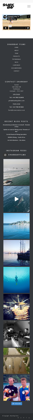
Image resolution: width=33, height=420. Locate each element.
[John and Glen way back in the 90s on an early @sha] (16, 388)
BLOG (16, 62)
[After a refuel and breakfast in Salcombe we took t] (16, 226)
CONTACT (16, 71)
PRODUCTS (16, 56)
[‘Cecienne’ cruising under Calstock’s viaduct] (16, 361)
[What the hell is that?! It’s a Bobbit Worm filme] (16, 307)
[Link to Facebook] (26, 417)
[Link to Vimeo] (23, 417)
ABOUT (16, 50)
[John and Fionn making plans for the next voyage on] (16, 334)
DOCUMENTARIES (16, 68)
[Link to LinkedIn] (29, 417)
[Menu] (28, 6)
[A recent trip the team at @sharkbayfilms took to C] (16, 172)
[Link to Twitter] (18, 417)
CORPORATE (16, 65)
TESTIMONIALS (16, 59)
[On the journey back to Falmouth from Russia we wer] (16, 199)
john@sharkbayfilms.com (16, 100)
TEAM (16, 53)
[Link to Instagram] (21, 417)
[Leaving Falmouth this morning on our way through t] (16, 253)
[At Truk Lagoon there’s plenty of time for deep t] (16, 280)
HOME (16, 47)
